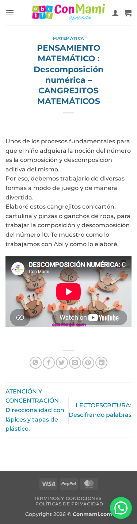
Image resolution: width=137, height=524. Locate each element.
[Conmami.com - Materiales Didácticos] (68, 13)
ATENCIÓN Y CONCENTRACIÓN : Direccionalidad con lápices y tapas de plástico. (34, 410)
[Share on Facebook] (49, 363)
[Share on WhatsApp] (36, 363)
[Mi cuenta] (115, 13)
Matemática (68, 38)
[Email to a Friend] (75, 363)
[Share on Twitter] (62, 363)
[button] (9, 13)
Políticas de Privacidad (69, 503)
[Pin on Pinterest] (88, 363)
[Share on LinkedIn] (101, 363)
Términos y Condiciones (67, 498)
